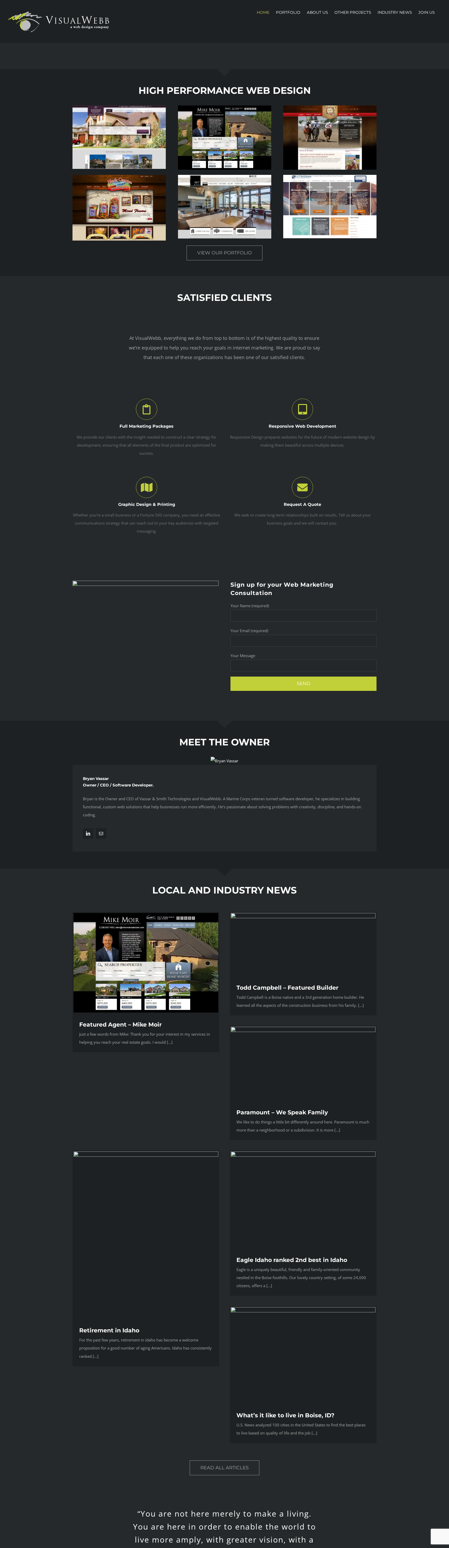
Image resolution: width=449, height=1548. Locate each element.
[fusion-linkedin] (88, 833)
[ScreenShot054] (330, 176)
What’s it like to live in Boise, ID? (285, 1415)
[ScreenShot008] (119, 176)
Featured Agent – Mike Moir (120, 1024)
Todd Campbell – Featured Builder (287, 987)
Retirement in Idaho (109, 1330)
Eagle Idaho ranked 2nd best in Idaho (291, 1259)
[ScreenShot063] (119, 107)
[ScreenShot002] (224, 107)
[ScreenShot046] (224, 176)
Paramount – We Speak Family (282, 1112)
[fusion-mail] (101, 833)
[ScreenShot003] (330, 107)
